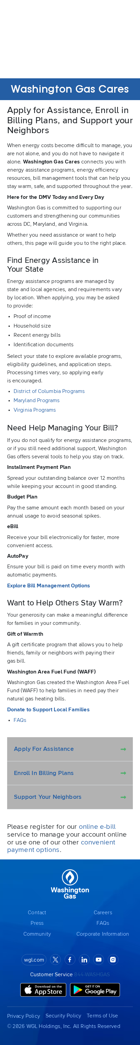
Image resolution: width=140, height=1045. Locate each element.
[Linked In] (84, 959)
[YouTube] (98, 959)
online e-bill (97, 826)
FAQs (20, 720)
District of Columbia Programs (49, 391)
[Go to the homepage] (70, 884)
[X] (55, 959)
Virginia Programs (35, 410)
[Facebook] (70, 959)
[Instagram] (113, 959)
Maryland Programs (37, 400)
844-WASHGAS (92, 974)
